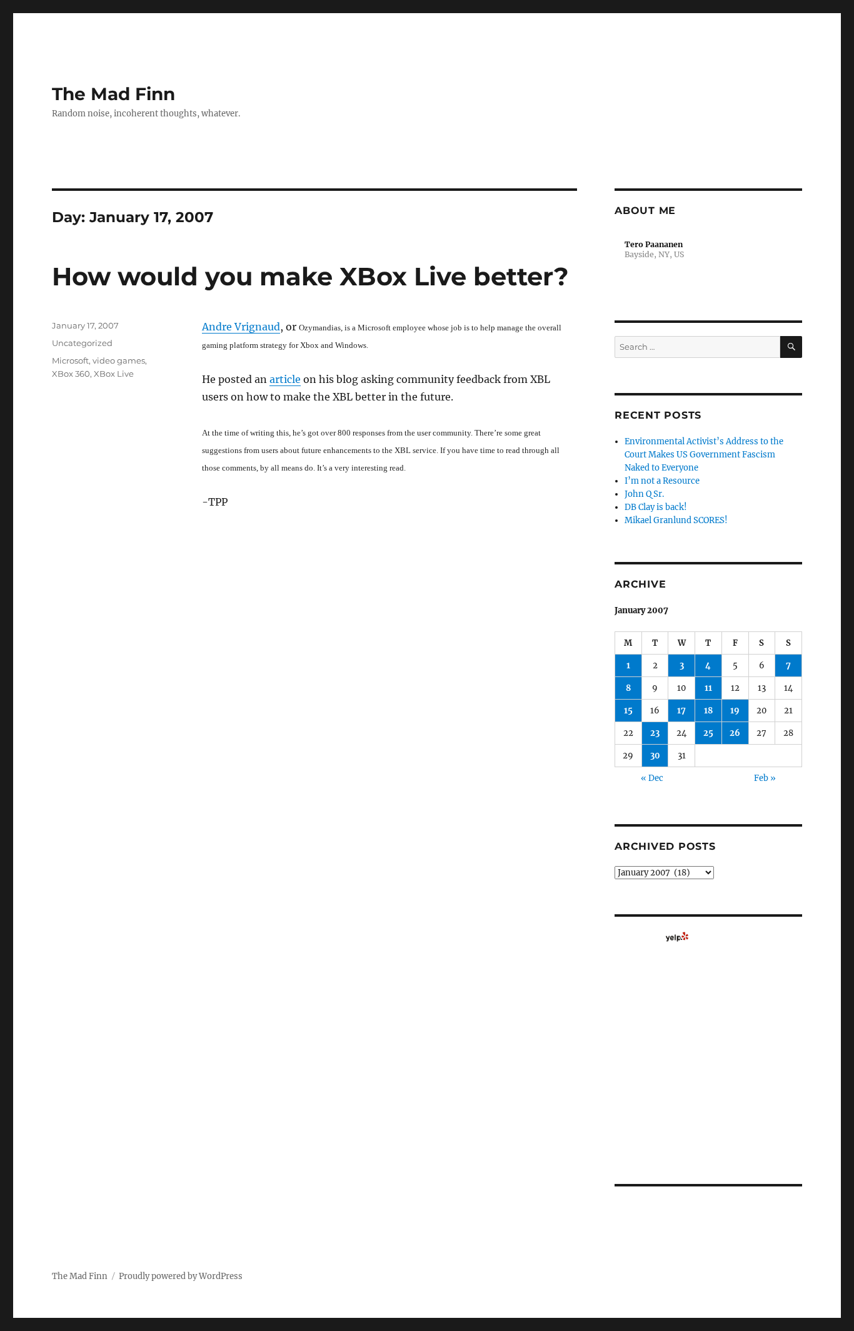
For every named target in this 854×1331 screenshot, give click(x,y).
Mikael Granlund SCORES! (676, 520)
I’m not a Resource (662, 481)
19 (735, 710)
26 (735, 733)
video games (119, 360)
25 (708, 733)
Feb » (765, 778)
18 (708, 710)
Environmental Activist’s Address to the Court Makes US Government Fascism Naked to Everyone (704, 454)
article (285, 379)
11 (708, 688)
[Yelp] (677, 937)
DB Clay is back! (656, 507)
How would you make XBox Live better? (310, 276)
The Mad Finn (113, 94)
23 (655, 733)
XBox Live (114, 374)
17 (681, 710)
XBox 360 (71, 374)
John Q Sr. (644, 494)
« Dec (652, 778)
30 (655, 755)
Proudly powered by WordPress (181, 1276)
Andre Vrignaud (241, 326)
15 (628, 710)
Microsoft (70, 360)
